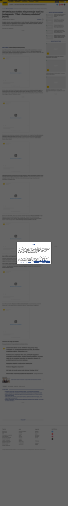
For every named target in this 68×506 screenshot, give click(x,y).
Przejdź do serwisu (42, 262)
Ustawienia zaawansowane (25, 262)
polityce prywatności (36, 256)
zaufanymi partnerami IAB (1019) (25, 246)
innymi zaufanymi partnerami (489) (36, 246)
